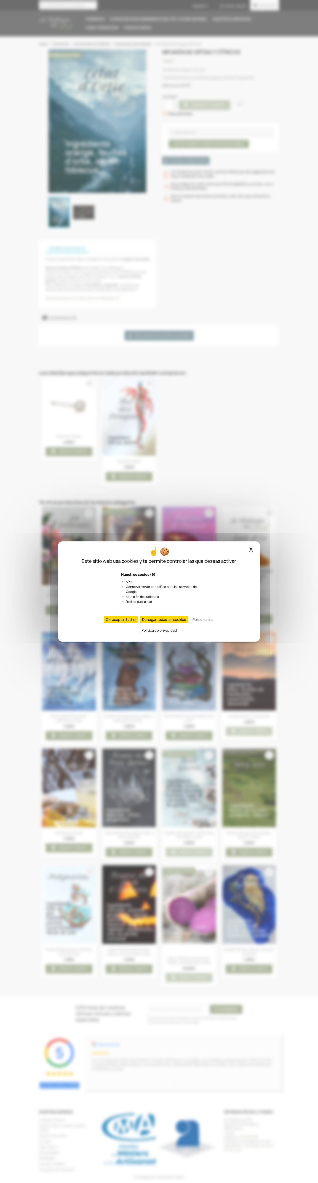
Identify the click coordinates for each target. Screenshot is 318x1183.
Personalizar (203, 619)
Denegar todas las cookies (164, 619)
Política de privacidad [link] (159, 630)
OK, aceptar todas (121, 619)
